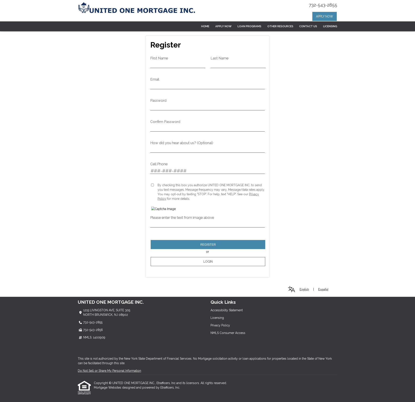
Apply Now (324, 16)
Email (154, 79)
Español (323, 289)
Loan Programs (249, 26)
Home (205, 26)
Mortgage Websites (108, 387)
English (304, 289)
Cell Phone (159, 164)
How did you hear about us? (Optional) (181, 143)
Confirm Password (165, 121)
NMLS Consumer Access (228, 333)
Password (158, 100)
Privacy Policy (220, 325)
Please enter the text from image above (182, 217)
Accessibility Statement (227, 310)
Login (208, 261)
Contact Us (308, 26)
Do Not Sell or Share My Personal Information (109, 370)
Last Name (219, 58)
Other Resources (280, 26)
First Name (159, 58)
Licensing (330, 26)
